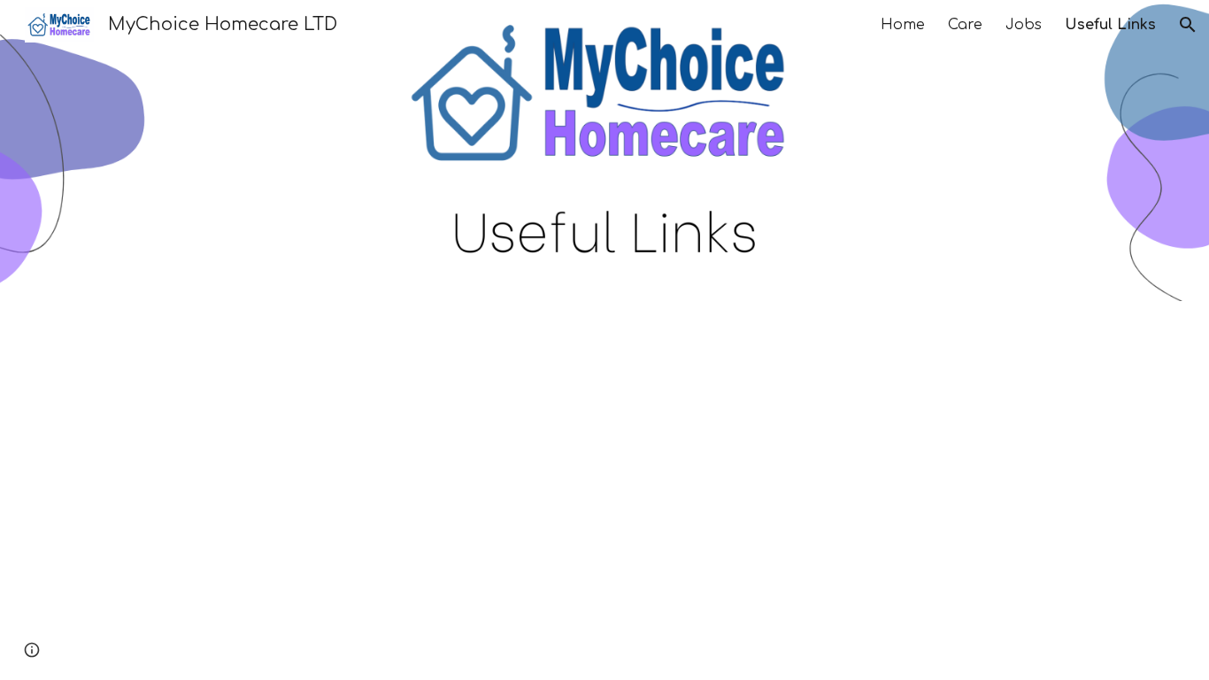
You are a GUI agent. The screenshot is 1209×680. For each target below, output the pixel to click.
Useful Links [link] (1110, 25)
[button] (1188, 25)
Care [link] (965, 25)
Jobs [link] (1023, 25)
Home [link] (903, 25)
